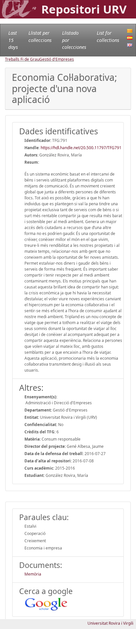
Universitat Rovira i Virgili (110, 623)
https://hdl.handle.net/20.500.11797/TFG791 (81, 147)
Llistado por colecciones (74, 40)
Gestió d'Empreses (56, 59)
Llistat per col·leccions (39, 36)
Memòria (32, 574)
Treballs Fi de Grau (22, 59)
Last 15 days (13, 40)
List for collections (108, 36)
